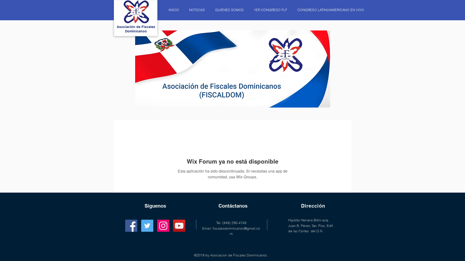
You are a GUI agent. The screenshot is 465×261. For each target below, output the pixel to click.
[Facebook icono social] (131, 226)
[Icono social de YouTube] (179, 226)
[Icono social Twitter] (147, 226)
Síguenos (155, 206)
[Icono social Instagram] (163, 226)
